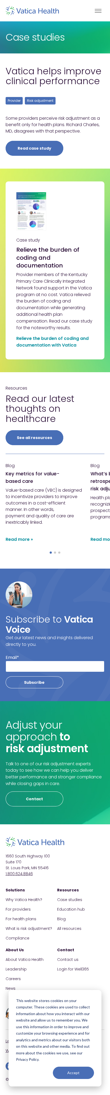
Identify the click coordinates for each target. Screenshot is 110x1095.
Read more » (19, 539)
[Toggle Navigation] (98, 10)
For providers (18, 909)
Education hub (71, 909)
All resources (69, 928)
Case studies (69, 899)
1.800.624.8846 (19, 873)
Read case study (34, 148)
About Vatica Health (25, 959)
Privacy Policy (27, 1059)
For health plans (21, 919)
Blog (61, 919)
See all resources (34, 437)
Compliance (17, 938)
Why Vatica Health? (24, 899)
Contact (34, 799)
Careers (13, 978)
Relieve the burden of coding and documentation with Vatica (52, 341)
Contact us (67, 959)
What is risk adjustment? (29, 928)
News (10, 988)
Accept (73, 1072)
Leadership (16, 969)
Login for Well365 (73, 969)
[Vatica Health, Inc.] (32, 10)
